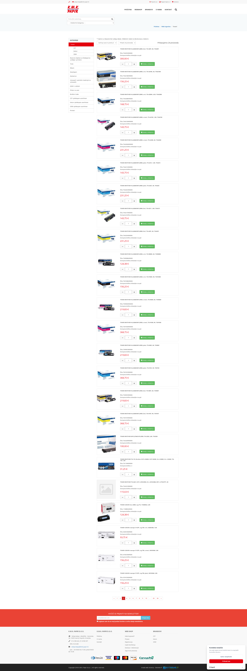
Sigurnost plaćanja (131, 651)
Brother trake (74, 94)
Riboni (72, 68)
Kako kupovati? (129, 636)
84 (157, 598)
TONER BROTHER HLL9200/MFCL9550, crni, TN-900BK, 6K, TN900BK (140, 254)
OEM (75, 54)
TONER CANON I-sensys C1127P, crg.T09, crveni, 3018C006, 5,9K (139, 550)
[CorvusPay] (147, 658)
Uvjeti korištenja (130, 645)
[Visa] (109, 658)
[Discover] (134, 658)
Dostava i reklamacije (132, 648)
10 (146, 598)
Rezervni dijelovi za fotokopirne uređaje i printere (80, 59)
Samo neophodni (226, 657)
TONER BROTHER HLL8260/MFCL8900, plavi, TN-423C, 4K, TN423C (139, 185)
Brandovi (149, 10)
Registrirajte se (165, 2)
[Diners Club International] (98, 658)
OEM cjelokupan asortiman (79, 106)
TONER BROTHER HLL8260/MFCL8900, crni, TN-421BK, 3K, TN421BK (140, 71)
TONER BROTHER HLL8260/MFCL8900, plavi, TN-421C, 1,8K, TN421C (140, 163)
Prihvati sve (226, 661)
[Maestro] (126, 658)
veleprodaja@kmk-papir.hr (81, 2)
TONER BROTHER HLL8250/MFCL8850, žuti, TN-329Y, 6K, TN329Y (139, 49)
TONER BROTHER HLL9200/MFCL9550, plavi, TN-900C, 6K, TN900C (139, 345)
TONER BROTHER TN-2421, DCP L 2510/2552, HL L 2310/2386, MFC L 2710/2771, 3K (144, 482)
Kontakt (168, 10)
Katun (75, 51)
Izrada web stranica (147, 667)
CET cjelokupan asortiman (78, 98)
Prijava (127, 639)
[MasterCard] (118, 658)
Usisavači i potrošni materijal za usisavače (80, 81)
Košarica (175, 2)
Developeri (73, 72)
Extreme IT (158, 667)
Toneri (73, 44)
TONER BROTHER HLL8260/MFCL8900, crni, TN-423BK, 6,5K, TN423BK (141, 94)
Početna (128, 10)
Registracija (128, 642)
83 (153, 598)
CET (75, 48)
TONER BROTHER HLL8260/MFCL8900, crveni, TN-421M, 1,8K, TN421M (141, 117)
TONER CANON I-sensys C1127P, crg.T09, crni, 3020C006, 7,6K (138, 527)
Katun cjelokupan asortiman (79, 102)
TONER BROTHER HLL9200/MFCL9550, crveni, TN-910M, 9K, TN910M (140, 322)
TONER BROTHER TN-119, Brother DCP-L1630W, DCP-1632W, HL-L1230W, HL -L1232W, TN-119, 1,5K (147, 459)
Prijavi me (145, 618)
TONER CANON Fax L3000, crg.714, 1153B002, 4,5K (135, 505)
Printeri (72, 110)
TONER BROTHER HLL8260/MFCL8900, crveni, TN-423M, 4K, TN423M (140, 140)
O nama (159, 10)
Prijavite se (154, 2)
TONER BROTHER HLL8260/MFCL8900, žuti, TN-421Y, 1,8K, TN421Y (140, 208)
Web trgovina (166, 26)
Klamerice (73, 76)
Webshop (138, 10)
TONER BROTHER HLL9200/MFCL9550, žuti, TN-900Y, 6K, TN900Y (139, 391)
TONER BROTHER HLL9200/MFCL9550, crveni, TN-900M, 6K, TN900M (140, 300)
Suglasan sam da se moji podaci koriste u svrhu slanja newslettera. (120, 621)
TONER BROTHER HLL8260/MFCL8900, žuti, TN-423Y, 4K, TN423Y (139, 231)
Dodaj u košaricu (148, 64)
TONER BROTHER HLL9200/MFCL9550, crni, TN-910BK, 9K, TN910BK (140, 277)
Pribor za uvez (74, 90)
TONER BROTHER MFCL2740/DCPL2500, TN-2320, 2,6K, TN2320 (138, 436)
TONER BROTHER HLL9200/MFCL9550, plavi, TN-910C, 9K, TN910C (139, 368)
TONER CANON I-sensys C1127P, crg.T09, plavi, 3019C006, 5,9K (138, 573)
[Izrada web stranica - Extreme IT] (170, 668)
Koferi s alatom (75, 86)
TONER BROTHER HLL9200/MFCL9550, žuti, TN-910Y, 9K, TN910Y (139, 413)
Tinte (71, 64)
